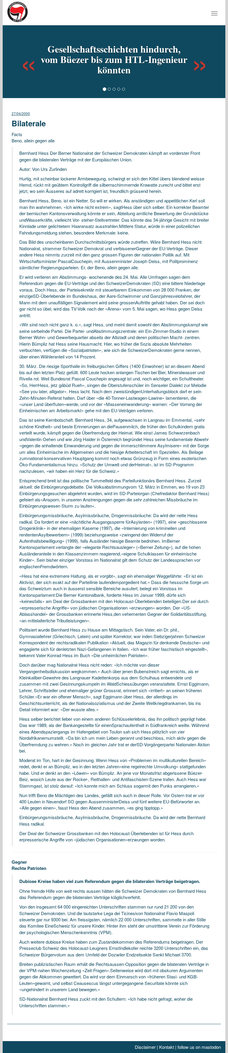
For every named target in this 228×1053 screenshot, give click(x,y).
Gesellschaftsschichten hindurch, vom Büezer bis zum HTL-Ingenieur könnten (114, 59)
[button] (23, 61)
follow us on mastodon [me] (199, 1047)
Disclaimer (145, 1047)
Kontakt (166, 1047)
